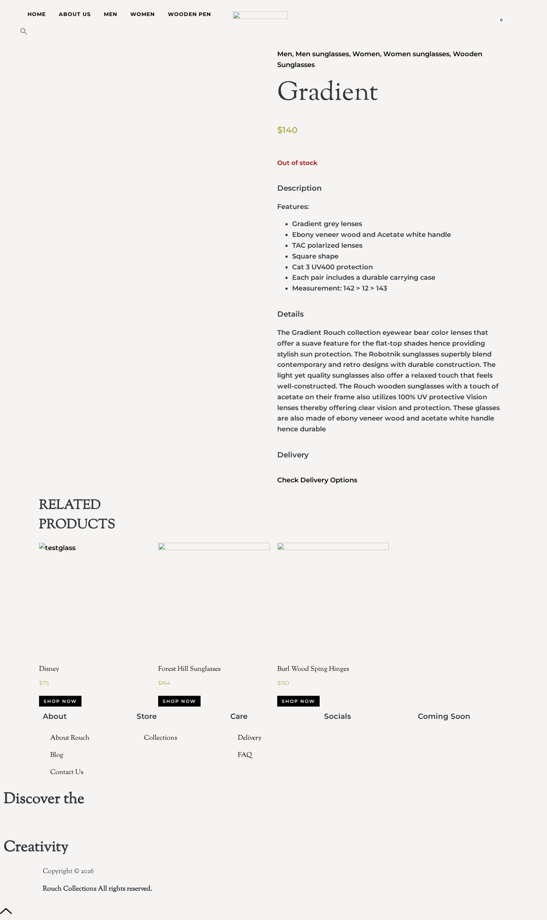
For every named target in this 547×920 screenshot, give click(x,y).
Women (366, 54)
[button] (24, 31)
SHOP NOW (60, 701)
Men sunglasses (322, 54)
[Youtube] (368, 739)
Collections (160, 738)
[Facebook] (350, 739)
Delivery (250, 738)
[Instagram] (333, 739)
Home (37, 14)
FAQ (245, 755)
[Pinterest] (402, 739)
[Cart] (499, 22)
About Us (75, 14)
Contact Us (66, 772)
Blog (56, 755)
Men (284, 54)
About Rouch (70, 738)
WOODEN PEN (189, 14)
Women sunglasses (416, 54)
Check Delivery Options (317, 480)
